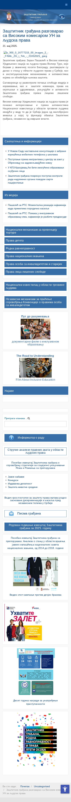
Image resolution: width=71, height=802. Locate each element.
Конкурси (13, 480)
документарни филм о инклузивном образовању (35, 343)
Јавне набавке (16, 476)
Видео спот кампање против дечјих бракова (35, 594)
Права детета (15, 240)
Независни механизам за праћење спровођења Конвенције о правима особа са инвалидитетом (34, 302)
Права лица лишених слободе (26, 271)
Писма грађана (29, 513)
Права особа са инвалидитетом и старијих (34, 264)
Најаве (9, 390)
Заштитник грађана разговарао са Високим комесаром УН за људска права (33, 35)
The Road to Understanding (35, 355)
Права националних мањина (25, 256)
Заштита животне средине (23, 487)
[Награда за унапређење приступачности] (36, 672)
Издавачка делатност (20, 483)
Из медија (11, 195)
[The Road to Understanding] (35, 367)
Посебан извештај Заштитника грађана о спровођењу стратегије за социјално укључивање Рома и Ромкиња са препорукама (35, 465)
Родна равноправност (20, 248)
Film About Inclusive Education (35, 379)
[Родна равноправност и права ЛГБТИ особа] (36, 739)
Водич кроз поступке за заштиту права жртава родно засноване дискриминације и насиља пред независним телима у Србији (35, 500)
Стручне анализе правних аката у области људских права (36, 451)
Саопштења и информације (23, 141)
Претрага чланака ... (16, 418)
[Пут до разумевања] (35, 328)
